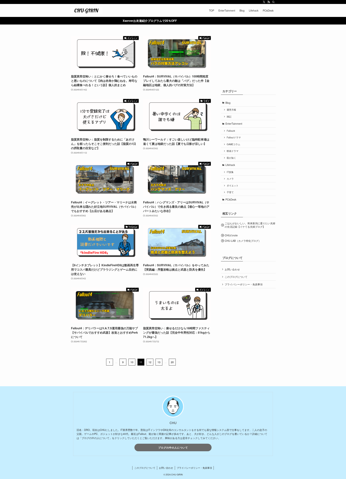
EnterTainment (233, 123)
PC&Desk (230, 199)
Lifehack (230, 165)
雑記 (229, 116)
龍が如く (231, 157)
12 (149, 362)
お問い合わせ (232, 269)
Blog (227, 102)
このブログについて (236, 277)
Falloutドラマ (234, 137)
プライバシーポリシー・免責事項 (244, 284)
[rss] (268, 2)
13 (159, 362)
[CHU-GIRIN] (86, 10)
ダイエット (232, 185)
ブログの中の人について (173, 447)
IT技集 (230, 172)
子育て (230, 192)
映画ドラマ (232, 151)
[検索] (273, 2)
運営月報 (231, 109)
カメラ (230, 178)
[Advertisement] (248, 58)
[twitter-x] (264, 2)
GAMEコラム (233, 144)
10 (131, 362)
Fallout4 (231, 130)
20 (172, 362)
